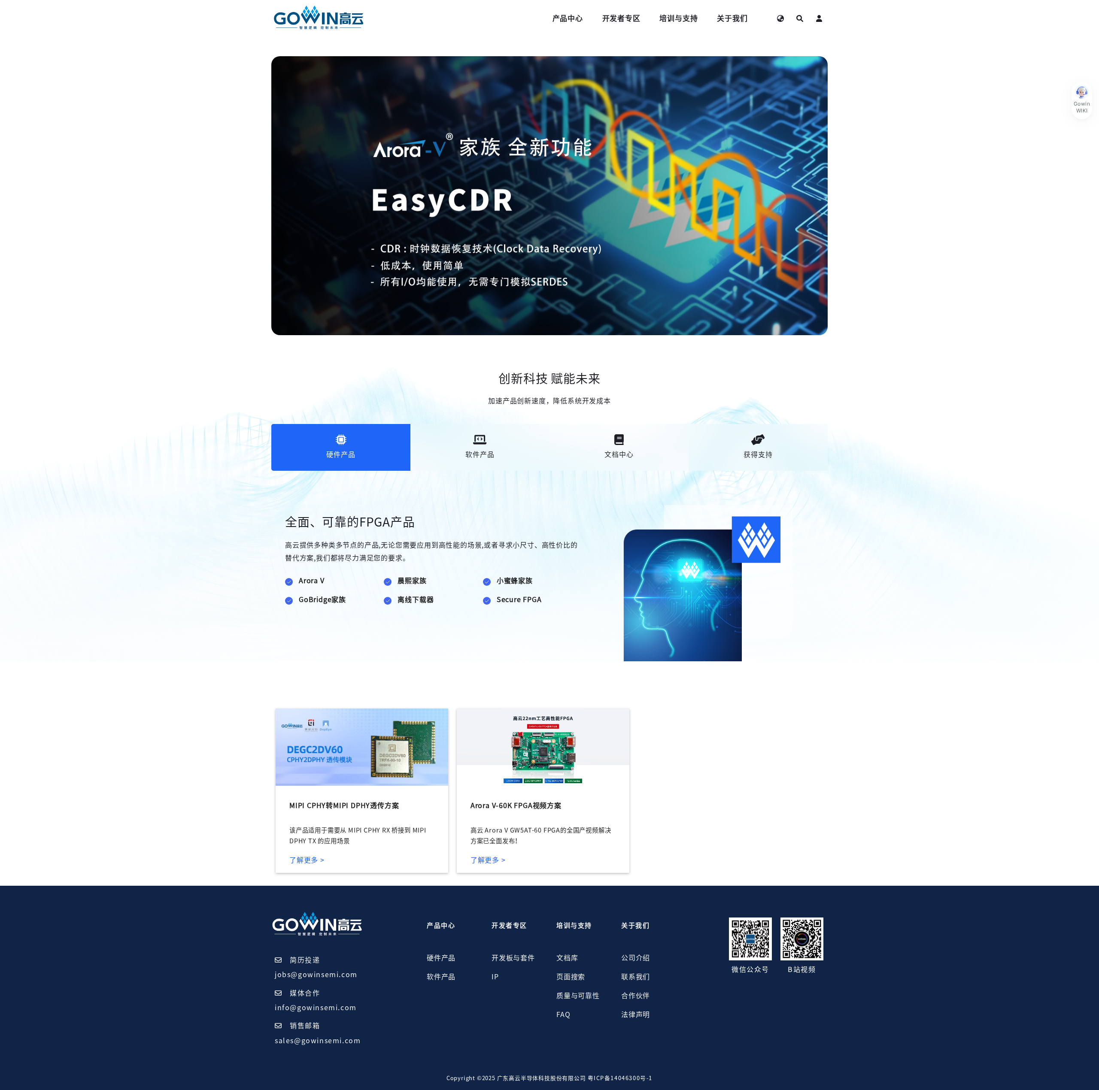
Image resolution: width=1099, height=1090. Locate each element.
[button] (1082, 100)
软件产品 (441, 976)
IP (495, 976)
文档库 (567, 957)
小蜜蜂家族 (515, 580)
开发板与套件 (513, 957)
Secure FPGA (519, 599)
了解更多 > (307, 860)
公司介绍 (635, 957)
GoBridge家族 (322, 599)
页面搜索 (570, 976)
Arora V (312, 580)
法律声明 (635, 1014)
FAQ (563, 1014)
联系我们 (635, 976)
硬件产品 (441, 957)
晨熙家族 (412, 580)
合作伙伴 (635, 995)
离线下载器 (416, 599)
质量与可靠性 (578, 995)
